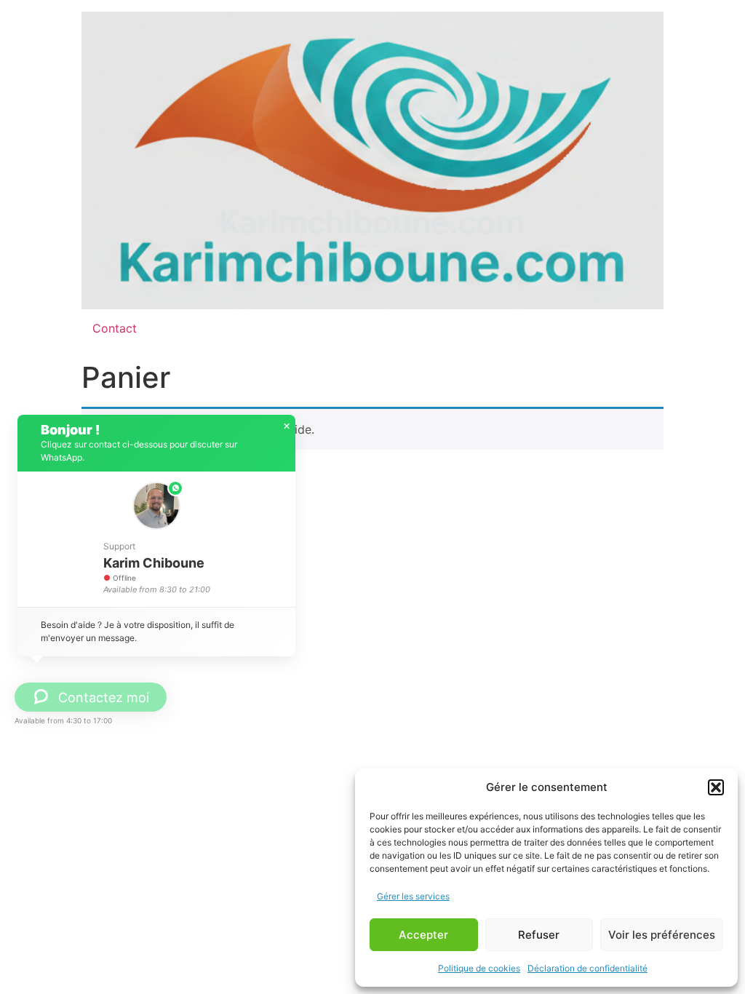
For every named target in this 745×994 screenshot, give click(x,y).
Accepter (423, 935)
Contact (114, 328)
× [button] (286, 426)
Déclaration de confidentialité (587, 968)
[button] (716, 787)
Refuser (538, 935)
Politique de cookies (479, 968)
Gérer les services (413, 896)
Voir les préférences (661, 935)
